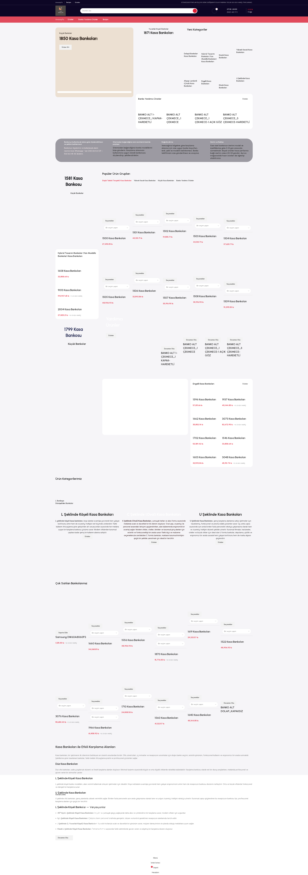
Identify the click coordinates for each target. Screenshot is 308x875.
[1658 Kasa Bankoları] (62, 264)
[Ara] (195, 11)
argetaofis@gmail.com (100, 818)
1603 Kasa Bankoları (204, 457)
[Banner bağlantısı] (159, 50)
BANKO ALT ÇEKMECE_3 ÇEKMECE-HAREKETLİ (236, 118)
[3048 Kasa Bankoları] (226, 451)
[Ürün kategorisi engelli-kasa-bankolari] (209, 77)
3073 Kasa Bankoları (234, 418)
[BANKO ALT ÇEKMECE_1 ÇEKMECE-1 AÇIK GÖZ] (199, 108)
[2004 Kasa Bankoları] (62, 303)
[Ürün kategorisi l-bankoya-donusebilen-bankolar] (65, 496)
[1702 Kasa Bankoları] (197, 432)
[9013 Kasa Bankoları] (62, 284)
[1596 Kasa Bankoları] (197, 393)
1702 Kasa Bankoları (204, 438)
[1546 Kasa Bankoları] (226, 432)
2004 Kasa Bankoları (70, 309)
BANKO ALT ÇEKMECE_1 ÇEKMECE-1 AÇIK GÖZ (208, 118)
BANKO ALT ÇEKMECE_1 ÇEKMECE (174, 118)
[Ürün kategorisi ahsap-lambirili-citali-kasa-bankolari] (192, 79)
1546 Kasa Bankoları (233, 438)
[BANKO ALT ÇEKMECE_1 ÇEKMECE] (170, 108)
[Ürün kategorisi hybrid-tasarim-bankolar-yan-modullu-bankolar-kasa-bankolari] (209, 50)
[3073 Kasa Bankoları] (226, 412)
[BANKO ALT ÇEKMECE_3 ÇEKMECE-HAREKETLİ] (227, 108)
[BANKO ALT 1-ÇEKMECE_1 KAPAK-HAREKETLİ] (142, 108)
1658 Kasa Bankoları (69, 270)
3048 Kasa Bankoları (234, 457)
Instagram (100, 835)
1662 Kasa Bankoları (204, 418)
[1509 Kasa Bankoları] (238, 261)
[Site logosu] (60, 10)
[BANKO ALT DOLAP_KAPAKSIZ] (237, 678)
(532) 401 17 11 (99, 823)
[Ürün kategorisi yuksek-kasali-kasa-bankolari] (244, 46)
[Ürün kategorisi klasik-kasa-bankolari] (227, 79)
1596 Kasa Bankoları (204, 399)
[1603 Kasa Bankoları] (197, 451)
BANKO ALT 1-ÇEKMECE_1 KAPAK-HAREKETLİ (150, 118)
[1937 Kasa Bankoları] (226, 393)
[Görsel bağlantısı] (64, 784)
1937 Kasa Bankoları (233, 399)
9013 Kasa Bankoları (69, 290)
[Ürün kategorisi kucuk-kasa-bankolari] (227, 49)
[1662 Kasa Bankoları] (197, 412)
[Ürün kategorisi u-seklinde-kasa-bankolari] (244, 76)
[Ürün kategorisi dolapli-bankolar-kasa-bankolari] (192, 48)
